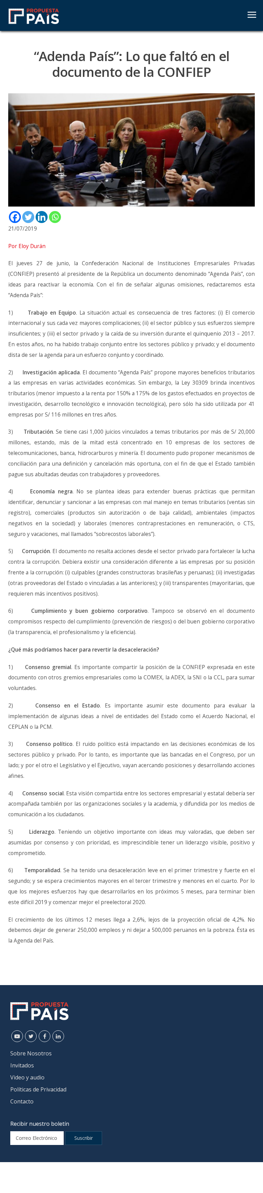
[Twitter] (28, 217)
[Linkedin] (42, 217)
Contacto (22, 1101)
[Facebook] (15, 217)
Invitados (22, 1065)
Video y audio (27, 1077)
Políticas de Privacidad (38, 1089)
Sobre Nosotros (31, 1053)
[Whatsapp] (55, 217)
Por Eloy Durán (27, 246)
